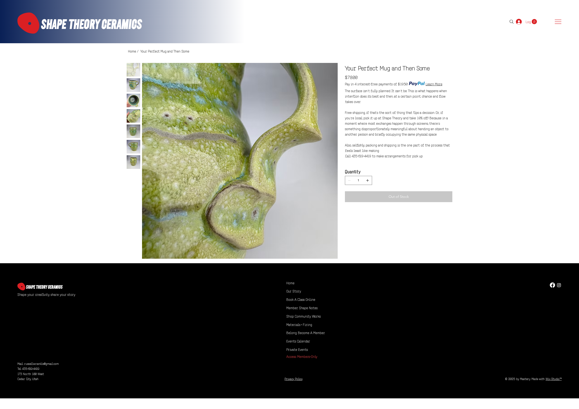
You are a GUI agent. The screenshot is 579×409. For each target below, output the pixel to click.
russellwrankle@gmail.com (41, 363)
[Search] (511, 21)
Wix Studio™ (554, 378)
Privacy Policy (294, 378)
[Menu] (558, 21)
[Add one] (367, 180)
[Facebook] (552, 285)
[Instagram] (559, 285)
